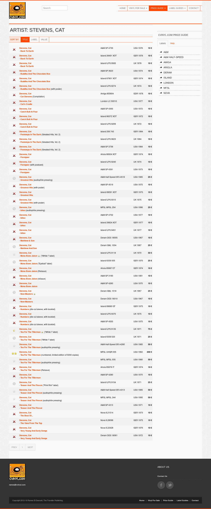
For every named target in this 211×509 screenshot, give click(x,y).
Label (34, 39)
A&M (166, 52)
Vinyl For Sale (137, 8)
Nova (167, 93)
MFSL (167, 88)
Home (123, 8)
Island (168, 77)
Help (172, 43)
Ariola (168, 67)
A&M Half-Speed (173, 57)
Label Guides (176, 8)
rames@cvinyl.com (17, 484)
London (168, 82)
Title (25, 39)
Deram (168, 72)
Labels (163, 43)
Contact (193, 8)
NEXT (30, 447)
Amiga (167, 62)
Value (44, 39)
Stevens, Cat (25, 47)
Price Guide (157, 8)
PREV (14, 447)
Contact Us (162, 476)
